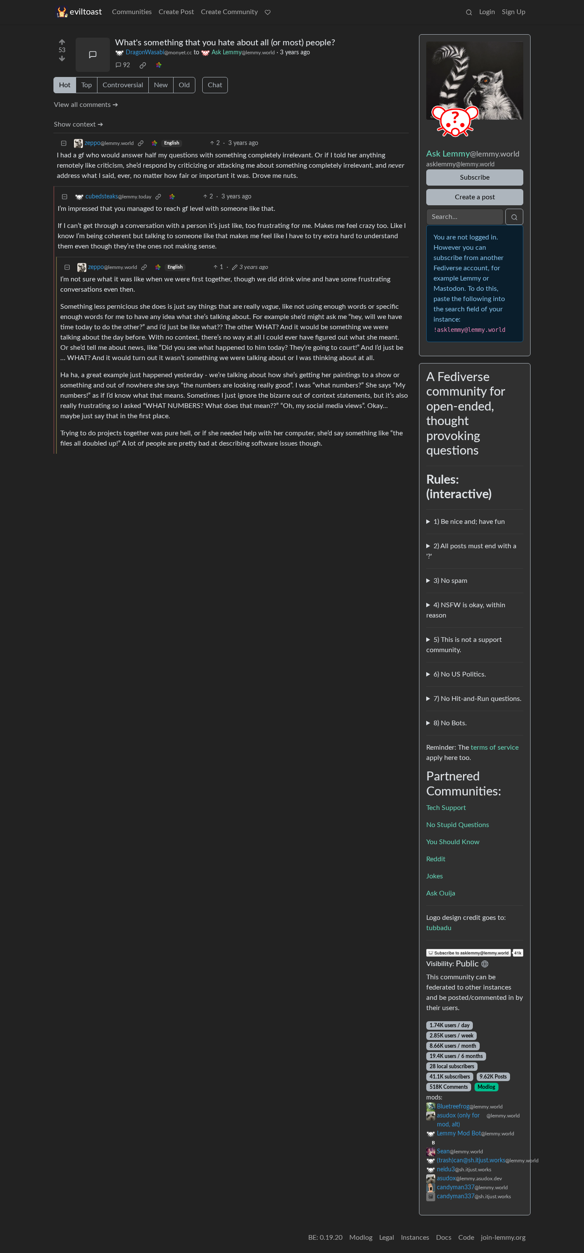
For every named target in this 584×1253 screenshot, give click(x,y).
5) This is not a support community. (464, 644)
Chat (215, 85)
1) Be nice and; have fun (469, 521)
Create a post (475, 197)
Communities (132, 12)
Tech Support (446, 807)
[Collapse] (64, 143)
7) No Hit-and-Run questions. (478, 698)
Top (86, 85)
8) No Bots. (450, 723)
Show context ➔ (78, 124)
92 (126, 65)
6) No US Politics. (460, 674)
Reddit (435, 859)
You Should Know (453, 842)
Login (487, 12)
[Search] (469, 12)
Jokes (434, 876)
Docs (443, 1237)
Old (184, 85)
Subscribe (475, 177)
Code (466, 1237)
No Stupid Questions (457, 825)
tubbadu (438, 928)
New (161, 85)
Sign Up (513, 12)
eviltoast (86, 12)
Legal (386, 1237)
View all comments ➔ (86, 104)
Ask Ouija (440, 893)
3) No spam (450, 580)
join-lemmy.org (503, 1237)
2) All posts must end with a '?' (471, 551)
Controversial (123, 85)
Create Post (176, 12)
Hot (65, 85)
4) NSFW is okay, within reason (465, 610)
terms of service (495, 747)
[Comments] (93, 55)
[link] (143, 65)
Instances (415, 1237)
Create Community (229, 12)
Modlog (486, 1087)
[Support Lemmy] (267, 12)
